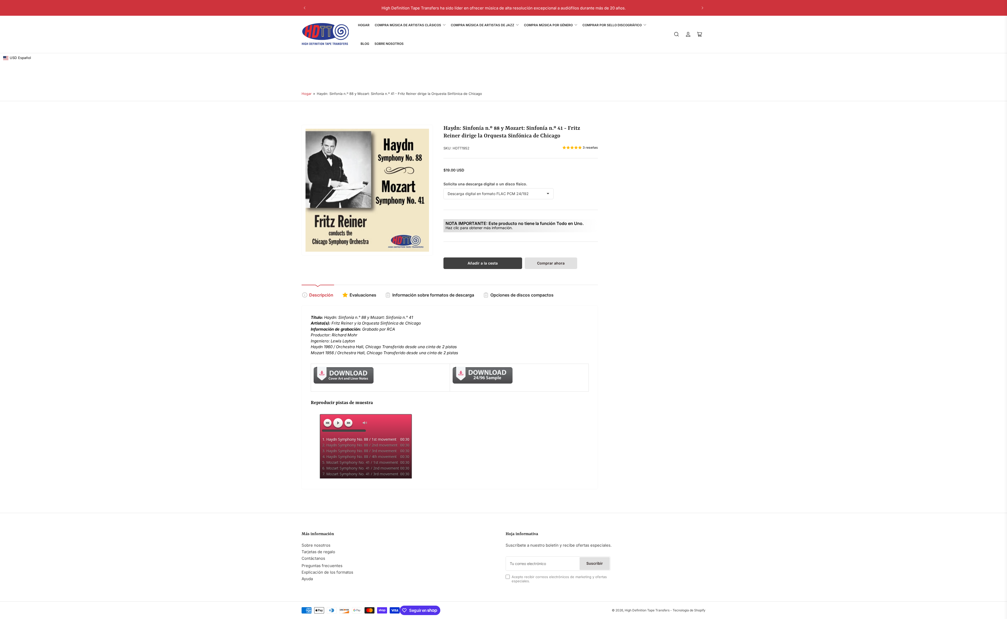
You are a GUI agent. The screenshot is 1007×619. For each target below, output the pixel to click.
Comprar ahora (551, 263)
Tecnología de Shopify (689, 610)
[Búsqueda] (676, 34)
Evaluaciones (363, 295)
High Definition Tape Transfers (647, 610)
